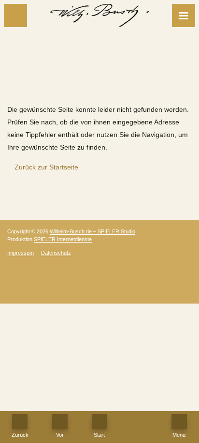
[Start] (99, 421)
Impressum (20, 253)
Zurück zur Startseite (45, 167)
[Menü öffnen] (183, 15)
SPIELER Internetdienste (63, 239)
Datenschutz (56, 253)
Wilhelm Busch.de (99, 85)
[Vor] (60, 421)
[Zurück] (15, 15)
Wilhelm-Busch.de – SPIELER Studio (92, 231)
